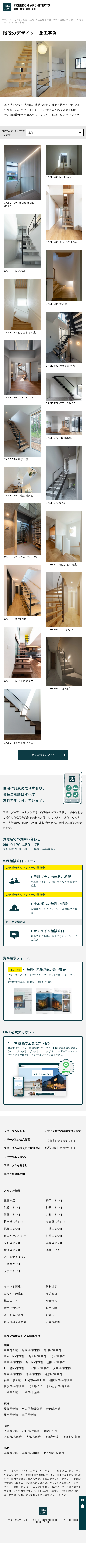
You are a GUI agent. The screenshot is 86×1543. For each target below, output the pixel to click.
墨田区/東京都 (56, 1362)
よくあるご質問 (14, 1314)
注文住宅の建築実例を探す (60, 1140)
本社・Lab (52, 1249)
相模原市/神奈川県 (61, 1380)
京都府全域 (52, 1436)
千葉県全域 (11, 1392)
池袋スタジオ (12, 1228)
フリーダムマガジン (15, 1156)
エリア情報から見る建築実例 (22, 1335)
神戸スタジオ (54, 1207)
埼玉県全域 (36, 1386)
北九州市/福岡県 (54, 1452)
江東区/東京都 (13, 1362)
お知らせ (51, 1314)
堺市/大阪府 (33, 1436)
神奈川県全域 (12, 1380)
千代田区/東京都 (39, 1368)
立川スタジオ (12, 1242)
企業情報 (51, 1300)
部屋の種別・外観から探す (60, 1147)
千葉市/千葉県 (31, 1392)
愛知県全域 (11, 1408)
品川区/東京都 (35, 1362)
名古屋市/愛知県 (32, 1408)
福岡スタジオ (54, 1242)
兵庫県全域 (11, 1430)
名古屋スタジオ (56, 1221)
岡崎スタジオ (54, 1228)
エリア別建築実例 (14, 1173)
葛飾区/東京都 (37, 1356)
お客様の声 (53, 1322)
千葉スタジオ (12, 1264)
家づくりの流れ (14, 1293)
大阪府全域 (51, 1430)
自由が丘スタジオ (15, 1235)
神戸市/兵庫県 (31, 1430)
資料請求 (51, 1286)
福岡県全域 (11, 1452)
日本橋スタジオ (14, 1221)
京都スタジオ (54, 1214)
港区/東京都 (33, 1374)
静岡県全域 (53, 1408)
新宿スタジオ (12, 1214)
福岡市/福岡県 (31, 1452)
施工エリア (11, 1300)
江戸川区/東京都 (14, 1356)
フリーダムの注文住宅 (23, 20)
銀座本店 (9, 1200)
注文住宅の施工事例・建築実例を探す (56, 20)
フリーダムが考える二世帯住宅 (22, 1148)
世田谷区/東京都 (14, 1368)
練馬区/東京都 (13, 1374)
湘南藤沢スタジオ (15, 1257)
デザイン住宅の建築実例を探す (63, 1130)
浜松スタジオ (54, 1235)
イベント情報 (12, 1286)
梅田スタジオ (54, 1200)
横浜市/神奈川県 (14, 1386)
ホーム (5, 20)
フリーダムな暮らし (15, 1165)
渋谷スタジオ (12, 1207)
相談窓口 (51, 1293)
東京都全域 (11, 1350)
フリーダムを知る (14, 1130)
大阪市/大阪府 (13, 1436)
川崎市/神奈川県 (35, 1380)
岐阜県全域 (11, 1414)
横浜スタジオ (12, 1249)
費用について (12, 1307)
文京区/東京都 (62, 1368)
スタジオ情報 (12, 1190)
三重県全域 (29, 1414)
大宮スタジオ (12, 1271)
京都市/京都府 (71, 1436)
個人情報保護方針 (15, 1322)
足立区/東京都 (31, 1350)
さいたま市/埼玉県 (58, 1386)
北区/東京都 (57, 1356)
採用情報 (51, 1307)
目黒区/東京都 (53, 1374)
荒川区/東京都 (52, 1350)
